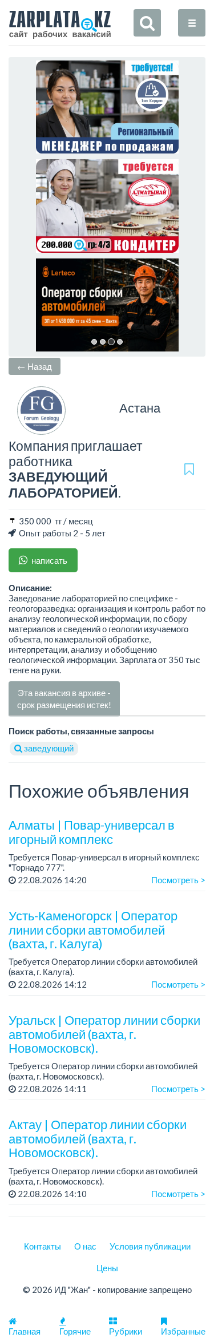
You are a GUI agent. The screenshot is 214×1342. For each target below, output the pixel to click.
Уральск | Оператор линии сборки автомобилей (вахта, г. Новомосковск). (104, 1033)
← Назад (34, 366)
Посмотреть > (178, 880)
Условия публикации (150, 1246)
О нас (85, 1246)
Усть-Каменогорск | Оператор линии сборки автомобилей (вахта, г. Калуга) (93, 929)
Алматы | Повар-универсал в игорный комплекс (92, 831)
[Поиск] (147, 23)
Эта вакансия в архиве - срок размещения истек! (64, 699)
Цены (107, 1268)
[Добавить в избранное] (189, 469)
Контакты (42, 1246)
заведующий (48, 748)
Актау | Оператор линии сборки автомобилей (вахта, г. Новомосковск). (98, 1138)
